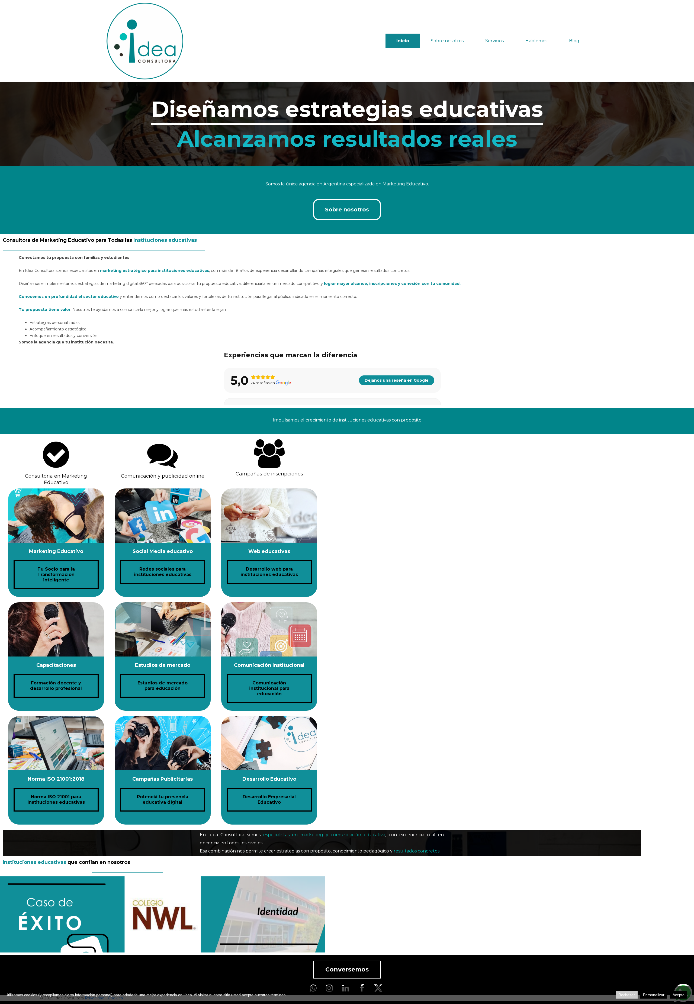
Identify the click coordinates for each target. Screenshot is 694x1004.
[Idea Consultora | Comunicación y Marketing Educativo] (145, 41)
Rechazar (626, 995)
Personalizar (653, 995)
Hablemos (536, 40)
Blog (574, 40)
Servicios (494, 40)
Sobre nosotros (447, 40)
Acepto (679, 995)
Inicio (402, 40)
